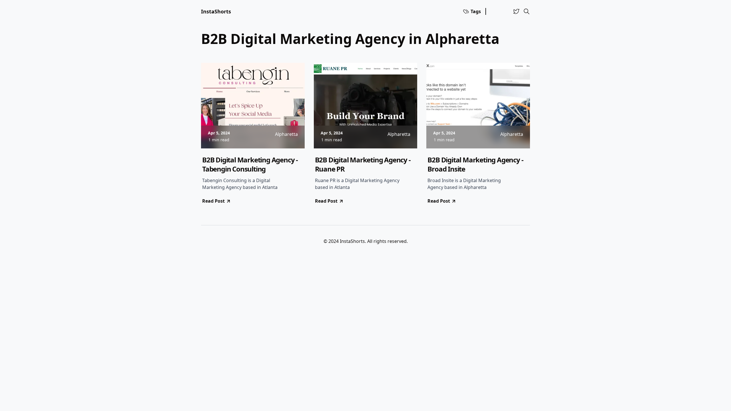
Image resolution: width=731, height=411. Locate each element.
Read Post (213, 201)
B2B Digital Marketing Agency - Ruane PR (363, 164)
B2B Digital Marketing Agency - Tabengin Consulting (250, 164)
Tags (476, 11)
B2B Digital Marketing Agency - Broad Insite (475, 164)
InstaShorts (216, 11)
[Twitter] (516, 11)
